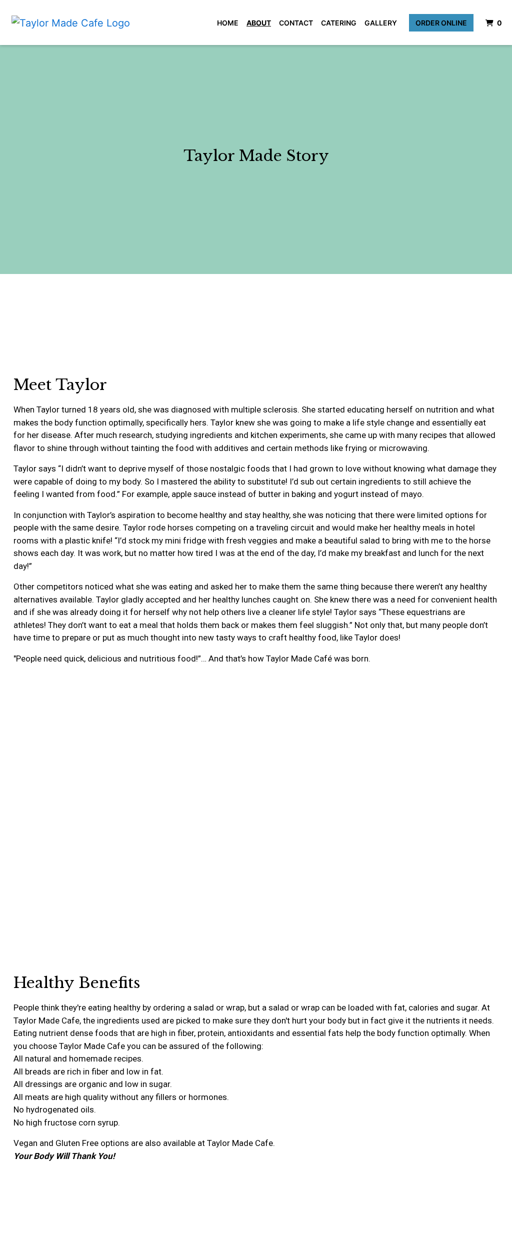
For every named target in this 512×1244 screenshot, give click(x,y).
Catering (338, 22)
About (258, 22)
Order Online (441, 22)
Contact (296, 22)
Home (227, 22)
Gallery (380, 22)
